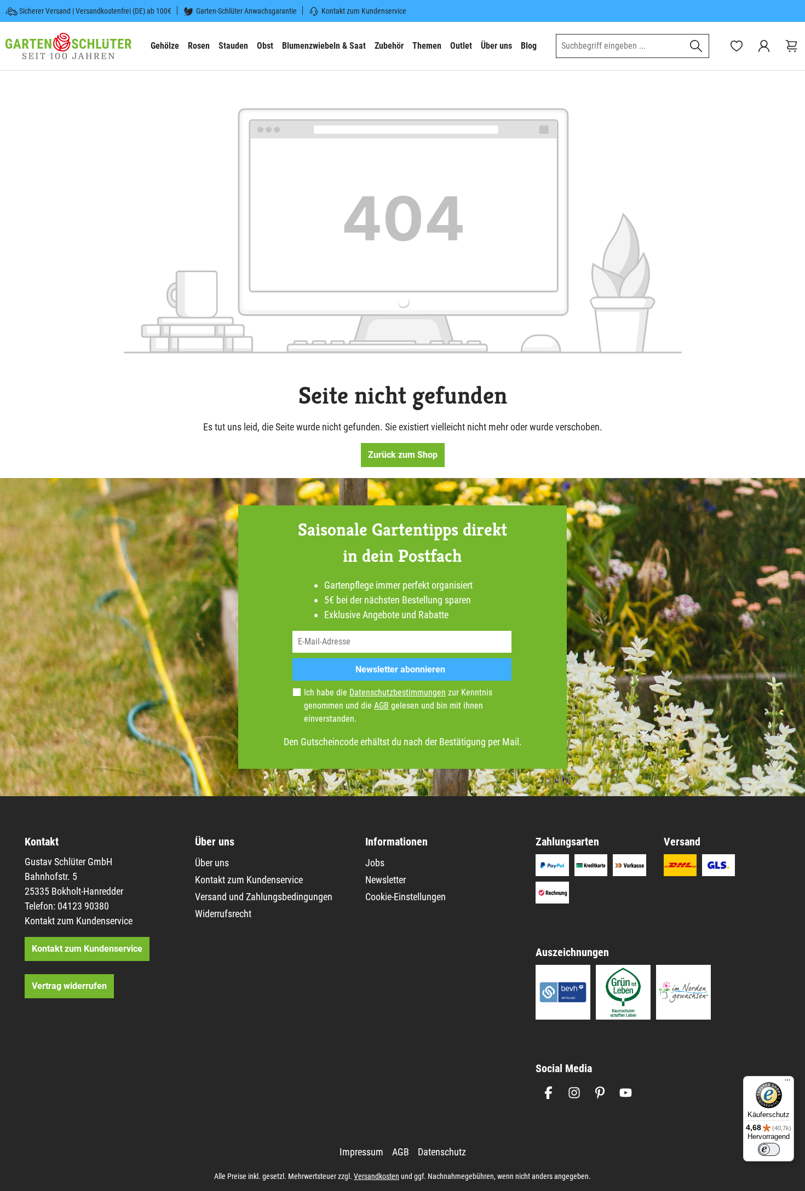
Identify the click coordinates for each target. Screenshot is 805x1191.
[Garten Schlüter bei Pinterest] (600, 1092)
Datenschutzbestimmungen (397, 692)
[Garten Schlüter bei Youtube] (626, 1092)
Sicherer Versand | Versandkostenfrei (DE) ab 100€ (95, 11)
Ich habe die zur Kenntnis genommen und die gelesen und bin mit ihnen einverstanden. (398, 705)
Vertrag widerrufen (69, 986)
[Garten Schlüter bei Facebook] (548, 1092)
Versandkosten (376, 1176)
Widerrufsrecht (223, 913)
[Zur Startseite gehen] (68, 46)
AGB (381, 705)
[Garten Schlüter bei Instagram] (574, 1092)
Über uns (212, 862)
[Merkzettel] (736, 46)
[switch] (769, 1149)
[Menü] (787, 1082)
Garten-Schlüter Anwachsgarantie (246, 11)
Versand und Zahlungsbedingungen (263, 896)
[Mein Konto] (764, 46)
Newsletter (385, 879)
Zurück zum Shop (403, 455)
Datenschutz (442, 1152)
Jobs (374, 862)
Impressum (361, 1152)
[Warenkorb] (791, 46)
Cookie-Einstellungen (405, 896)
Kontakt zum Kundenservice (363, 11)
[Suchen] (696, 46)
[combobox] (620, 46)
